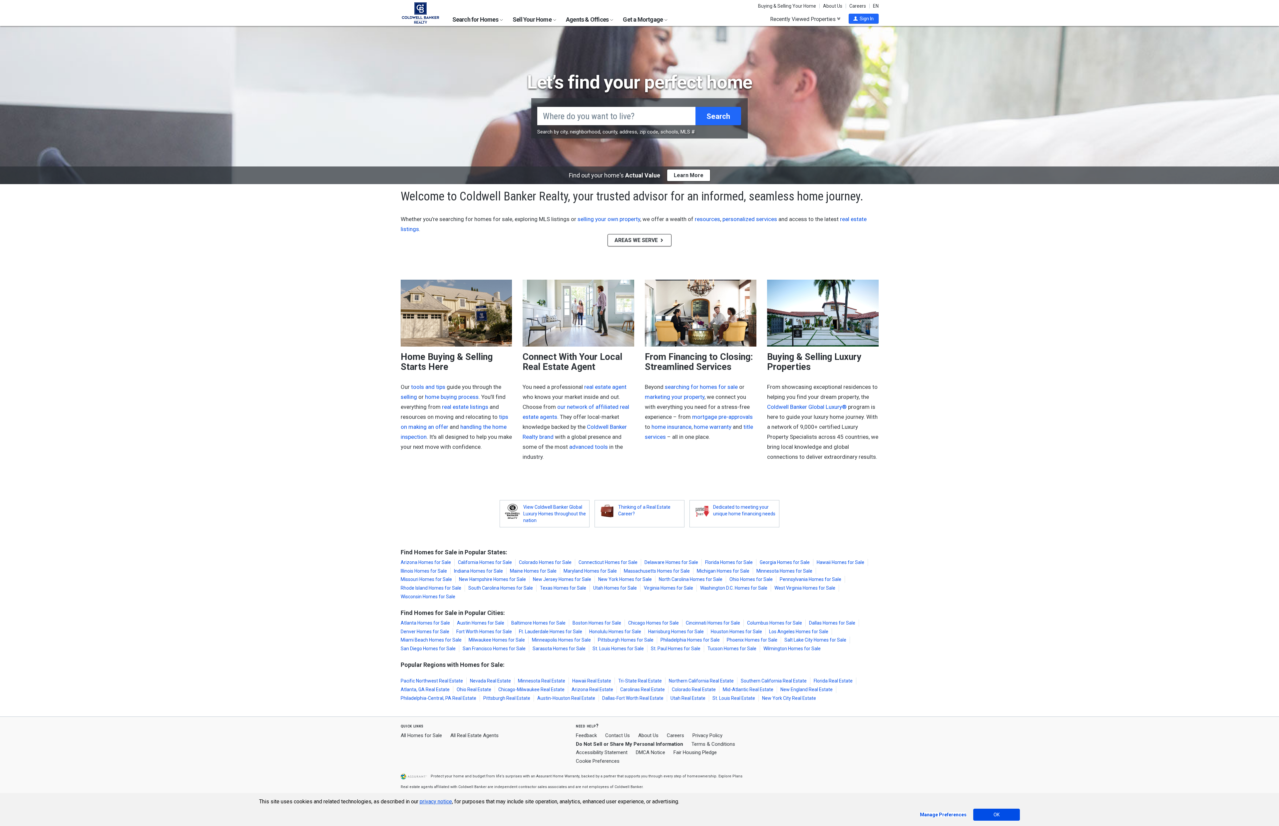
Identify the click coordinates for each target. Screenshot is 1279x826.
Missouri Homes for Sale (426, 579)
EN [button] (876, 6)
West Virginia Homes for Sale (804, 588)
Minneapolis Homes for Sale (561, 640)
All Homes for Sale (421, 735)
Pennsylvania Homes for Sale (810, 579)
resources (707, 219)
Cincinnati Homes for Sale (713, 623)
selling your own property (609, 219)
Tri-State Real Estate (640, 681)
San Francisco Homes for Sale (494, 648)
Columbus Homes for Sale (774, 623)
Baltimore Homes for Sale (538, 623)
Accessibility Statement (602, 752)
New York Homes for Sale (625, 579)
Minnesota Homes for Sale (784, 571)
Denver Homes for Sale (425, 631)
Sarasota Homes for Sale (559, 648)
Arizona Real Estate (592, 689)
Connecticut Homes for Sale (608, 562)
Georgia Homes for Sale (785, 562)
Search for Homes (475, 19)
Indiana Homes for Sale (478, 571)
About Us (832, 6)
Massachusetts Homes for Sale (657, 571)
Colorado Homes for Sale (545, 562)
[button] (864, 19)
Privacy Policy (707, 735)
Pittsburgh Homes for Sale (625, 640)
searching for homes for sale (701, 387)
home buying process (452, 397)
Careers (857, 6)
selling (409, 397)
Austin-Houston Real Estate (566, 698)
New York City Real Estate (789, 698)
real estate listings (465, 407)
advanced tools (588, 446)
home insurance (671, 426)
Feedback (586, 735)
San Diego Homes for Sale (428, 648)
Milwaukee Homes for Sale (497, 640)
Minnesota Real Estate (541, 681)
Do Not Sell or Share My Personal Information (629, 744)
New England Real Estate (806, 689)
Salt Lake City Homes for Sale (815, 640)
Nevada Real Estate (490, 681)
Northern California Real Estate (701, 681)
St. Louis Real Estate (733, 698)
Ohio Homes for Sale (751, 579)
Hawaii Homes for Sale (840, 562)
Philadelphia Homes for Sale (690, 640)
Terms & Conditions (713, 744)
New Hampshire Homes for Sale (492, 579)
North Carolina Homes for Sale (690, 579)
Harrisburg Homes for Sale (676, 631)
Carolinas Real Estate (642, 689)
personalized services (749, 219)
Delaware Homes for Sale (671, 562)
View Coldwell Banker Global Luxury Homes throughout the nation (554, 513)
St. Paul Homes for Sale (675, 648)
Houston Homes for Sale (736, 631)
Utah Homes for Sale (615, 588)
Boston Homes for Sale (597, 623)
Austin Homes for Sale (480, 623)
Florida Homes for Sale (729, 562)
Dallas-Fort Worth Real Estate (632, 698)
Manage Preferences (943, 814)
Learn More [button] (688, 175)
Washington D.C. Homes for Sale (733, 588)
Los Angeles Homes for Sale (798, 631)
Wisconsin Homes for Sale (428, 596)
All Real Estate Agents (474, 735)
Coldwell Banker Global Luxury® (807, 407)
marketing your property (674, 397)
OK (997, 814)
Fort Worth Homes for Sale (484, 631)
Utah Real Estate (687, 698)
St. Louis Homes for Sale (618, 648)
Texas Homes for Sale (563, 588)
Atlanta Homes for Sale (425, 623)
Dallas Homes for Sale (832, 623)
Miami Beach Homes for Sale (431, 640)
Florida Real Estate (833, 681)
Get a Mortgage (643, 19)
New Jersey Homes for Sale (562, 579)
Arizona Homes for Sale (426, 562)
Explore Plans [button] (730, 776)
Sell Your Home (533, 19)
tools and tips (428, 387)
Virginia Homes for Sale (668, 588)
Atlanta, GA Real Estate (425, 689)
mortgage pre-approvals (722, 416)
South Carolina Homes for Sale (500, 588)
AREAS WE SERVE (637, 240)
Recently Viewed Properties (803, 19)
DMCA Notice (650, 752)
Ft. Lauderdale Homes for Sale (550, 631)
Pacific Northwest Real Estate (432, 681)
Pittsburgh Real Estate (506, 698)
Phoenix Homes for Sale (752, 640)
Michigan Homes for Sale (723, 571)
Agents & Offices (588, 19)
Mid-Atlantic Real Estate (748, 689)
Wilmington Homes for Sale (792, 648)
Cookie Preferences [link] (598, 761)
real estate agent (605, 387)
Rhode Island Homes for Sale (431, 588)
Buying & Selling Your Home (787, 6)
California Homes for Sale (485, 562)
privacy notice (436, 801)
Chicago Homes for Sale (653, 623)
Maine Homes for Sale (533, 571)
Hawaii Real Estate (591, 681)
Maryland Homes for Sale (590, 571)
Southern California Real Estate (774, 681)
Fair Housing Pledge (695, 752)
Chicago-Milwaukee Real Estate (531, 689)
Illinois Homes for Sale (424, 571)
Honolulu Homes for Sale (615, 631)
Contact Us (617, 735)
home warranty (712, 426)
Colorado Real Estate (694, 689)
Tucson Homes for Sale (731, 648)
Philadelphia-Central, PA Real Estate (438, 698)
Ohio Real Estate (474, 689)
